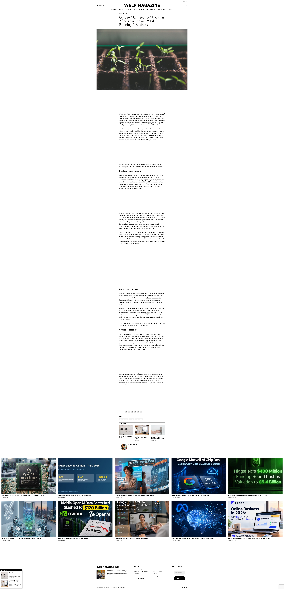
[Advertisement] (142, 102)
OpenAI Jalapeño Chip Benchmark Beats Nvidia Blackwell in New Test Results (22, 495)
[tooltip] (181, 1)
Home (125, 13)
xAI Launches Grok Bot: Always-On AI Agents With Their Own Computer (21, 538)
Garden (131, 419)
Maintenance (139, 419)
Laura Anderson (119, 497)
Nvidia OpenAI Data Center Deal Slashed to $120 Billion (73, 538)
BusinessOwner (123, 419)
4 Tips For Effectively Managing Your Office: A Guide (141, 437)
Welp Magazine (133, 444)
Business (121, 13)
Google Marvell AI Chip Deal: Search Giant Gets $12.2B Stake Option (190, 495)
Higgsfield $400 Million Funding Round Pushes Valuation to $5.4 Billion (247, 495)
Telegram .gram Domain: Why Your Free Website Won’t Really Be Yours (134, 495)
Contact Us (136, 573)
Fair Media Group (120, 587)
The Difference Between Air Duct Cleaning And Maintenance (125, 438)
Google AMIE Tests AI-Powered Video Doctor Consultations (131, 538)
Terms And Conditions (139, 578)
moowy (147, 313)
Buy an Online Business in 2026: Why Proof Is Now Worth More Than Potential (249, 538)
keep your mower (137, 338)
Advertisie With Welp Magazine (141, 571)
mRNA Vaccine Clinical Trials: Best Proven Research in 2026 (74, 495)
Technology (155, 576)
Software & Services (157, 571)
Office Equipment (157, 569)
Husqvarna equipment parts (133, 224)
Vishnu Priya (5, 497)
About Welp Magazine (139, 569)
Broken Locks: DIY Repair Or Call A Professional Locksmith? (157, 437)
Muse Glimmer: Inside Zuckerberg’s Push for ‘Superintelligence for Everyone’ (193, 538)
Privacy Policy (137, 576)
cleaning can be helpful (153, 298)
